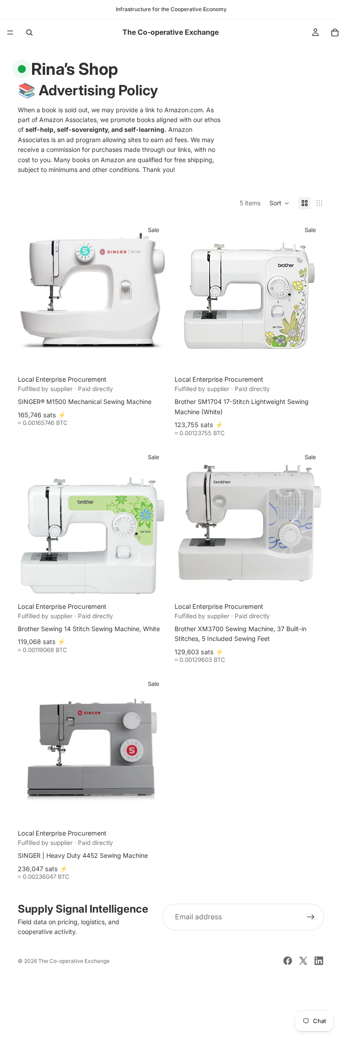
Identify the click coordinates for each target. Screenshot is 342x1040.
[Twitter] (303, 960)
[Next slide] (154, 295)
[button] (279, 203)
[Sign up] (310, 917)
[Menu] (10, 32)
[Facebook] (287, 960)
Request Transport (171, 1028)
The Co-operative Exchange (74, 961)
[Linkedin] (319, 960)
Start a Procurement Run (171, 998)
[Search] (29, 32)
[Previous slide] (31, 295)
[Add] (154, 356)
